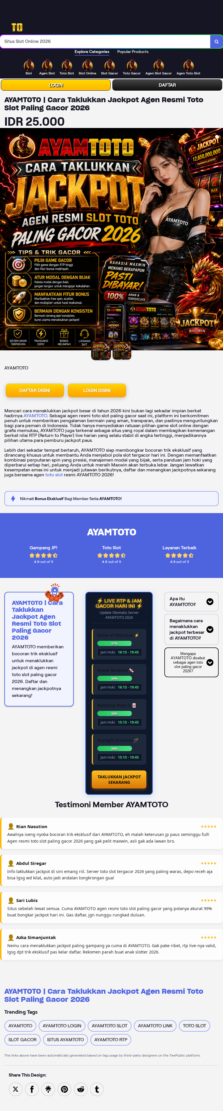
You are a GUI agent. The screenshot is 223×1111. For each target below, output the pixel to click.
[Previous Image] (4, 240)
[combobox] (105, 41)
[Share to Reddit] (81, 1088)
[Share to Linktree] (48, 1088)
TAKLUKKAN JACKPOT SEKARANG (119, 779)
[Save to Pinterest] (64, 1088)
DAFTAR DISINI (34, 390)
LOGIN (56, 85)
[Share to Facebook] (32, 1088)
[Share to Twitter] (16, 1088)
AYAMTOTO (35, 415)
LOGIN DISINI (97, 390)
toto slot (54, 474)
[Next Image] (218, 240)
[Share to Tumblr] (97, 1088)
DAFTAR (167, 85)
